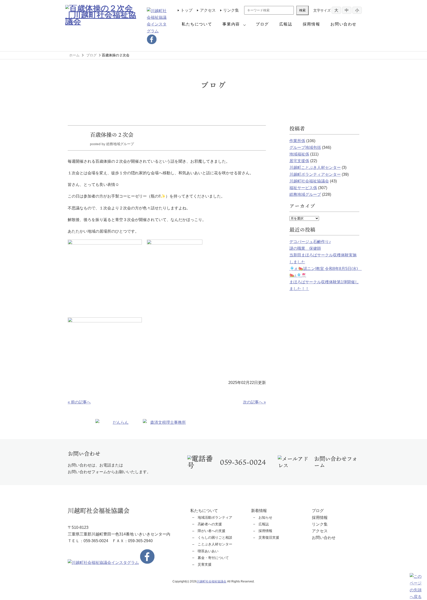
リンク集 (231, 10)
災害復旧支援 (268, 537)
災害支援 (205, 564)
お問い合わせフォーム (335, 462)
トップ (186, 10)
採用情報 (311, 24)
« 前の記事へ (79, 402)
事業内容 (231, 24)
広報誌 (285, 24)
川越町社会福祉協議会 (309, 181)
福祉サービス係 (303, 188)
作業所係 (297, 141)
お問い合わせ (343, 24)
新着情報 (259, 511)
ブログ (262, 24)
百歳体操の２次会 (111, 135)
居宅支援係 (299, 161)
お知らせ (265, 517)
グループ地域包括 (305, 147)
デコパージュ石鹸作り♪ (310, 242)
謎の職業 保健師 (305, 248)
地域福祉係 (299, 154)
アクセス (208, 10)
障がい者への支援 (211, 531)
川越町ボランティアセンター (315, 174)
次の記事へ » (254, 402)
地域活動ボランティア (215, 517)
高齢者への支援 (210, 524)
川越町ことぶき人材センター (315, 167)
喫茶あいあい (208, 551)
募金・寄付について (213, 558)
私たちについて (197, 24)
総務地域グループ (305, 194)
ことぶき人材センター (215, 544)
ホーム (74, 55)
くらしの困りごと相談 (215, 537)
